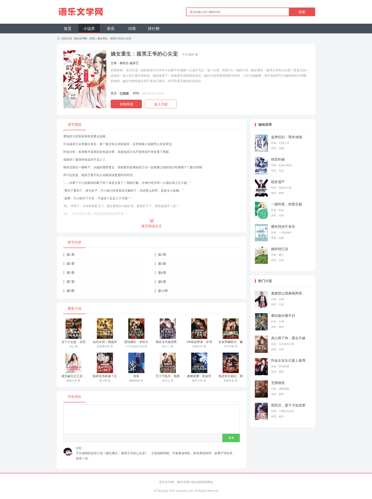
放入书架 (161, 104)
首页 (67, 28)
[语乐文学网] (97, 12)
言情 (92, 38)
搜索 (301, 12)
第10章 (163, 290)
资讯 (111, 28)
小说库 (89, 28)
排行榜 (154, 28)
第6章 (162, 272)
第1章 (71, 254)
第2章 (162, 254)
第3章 (71, 263)
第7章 (71, 281)
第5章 (71, 272)
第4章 (162, 263)
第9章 (71, 290)
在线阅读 (126, 104)
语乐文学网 (80, 38)
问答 (132, 28)
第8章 (162, 281)
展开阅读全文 (151, 226)
